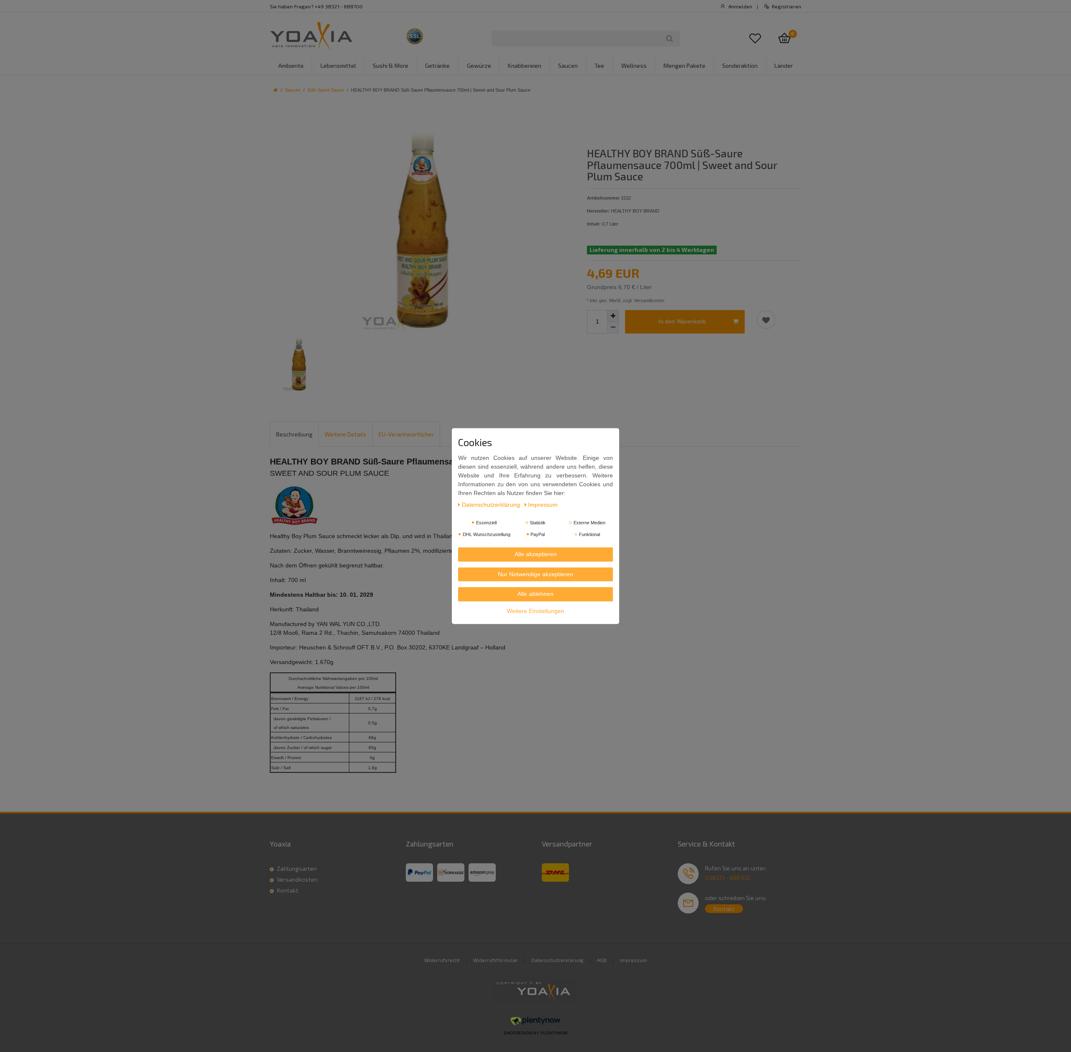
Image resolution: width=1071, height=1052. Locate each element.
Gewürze (479, 65)
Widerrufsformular (495, 960)
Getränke (437, 65)
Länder (783, 65)
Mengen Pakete (684, 65)
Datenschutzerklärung (557, 960)
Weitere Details (345, 434)
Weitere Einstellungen (535, 611)
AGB (602, 960)
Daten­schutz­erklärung (492, 504)
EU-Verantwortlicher (406, 434)
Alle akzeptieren (536, 554)
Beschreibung (294, 434)
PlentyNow (554, 1033)
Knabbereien (524, 65)
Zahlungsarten (297, 868)
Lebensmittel (338, 65)
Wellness (634, 65)
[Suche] (669, 38)
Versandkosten (297, 879)
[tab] (294, 433)
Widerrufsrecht (442, 960)
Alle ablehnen (535, 593)
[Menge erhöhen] (613, 316)
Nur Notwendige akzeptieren (535, 574)
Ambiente (291, 65)
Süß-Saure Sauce (325, 89)
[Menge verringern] (613, 328)
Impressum (633, 960)
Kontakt (287, 890)
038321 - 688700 (727, 877)
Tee (599, 65)
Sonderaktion (740, 65)
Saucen (568, 65)
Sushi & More (390, 65)
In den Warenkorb (682, 321)
